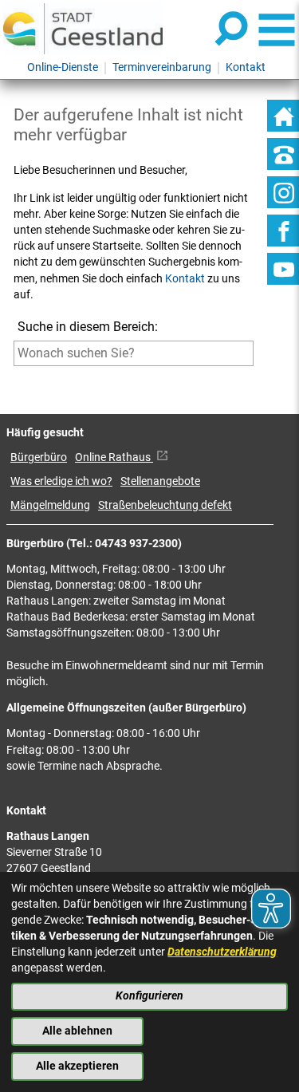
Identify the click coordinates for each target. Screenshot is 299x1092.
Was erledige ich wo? (61, 481)
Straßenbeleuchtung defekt (165, 505)
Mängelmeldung (50, 505)
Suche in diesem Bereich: (88, 326)
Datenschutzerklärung (222, 952)
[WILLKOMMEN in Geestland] (83, 28)
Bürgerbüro (38, 457)
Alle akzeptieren (77, 1066)
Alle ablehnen (77, 1031)
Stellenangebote (160, 481)
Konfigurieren (149, 996)
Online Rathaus (114, 457)
